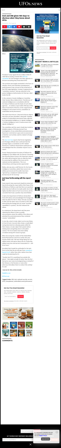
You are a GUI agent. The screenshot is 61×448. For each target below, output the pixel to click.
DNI (13, 279)
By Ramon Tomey (49, 103)
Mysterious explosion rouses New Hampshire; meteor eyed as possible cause (49, 108)
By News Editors (49, 148)
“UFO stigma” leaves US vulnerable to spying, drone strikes (49, 65)
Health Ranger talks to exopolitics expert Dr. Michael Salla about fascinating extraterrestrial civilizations (49, 130)
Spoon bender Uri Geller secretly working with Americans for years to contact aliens (50, 189)
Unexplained (9, 281)
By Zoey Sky (48, 133)
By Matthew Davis (49, 96)
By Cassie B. (48, 88)
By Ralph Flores (49, 142)
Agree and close (45, 439)
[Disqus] (17, 362)
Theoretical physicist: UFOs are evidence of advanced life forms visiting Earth (49, 93)
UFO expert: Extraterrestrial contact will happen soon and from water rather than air (50, 204)
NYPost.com (5, 276)
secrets (30, 279)
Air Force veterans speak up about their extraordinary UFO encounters (50, 80)
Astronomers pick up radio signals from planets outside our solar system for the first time (49, 116)
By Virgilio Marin (49, 67)
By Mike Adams (49, 76)
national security (22, 279)
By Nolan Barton (49, 118)
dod (15, 279)
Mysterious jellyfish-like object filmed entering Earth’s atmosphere (50, 152)
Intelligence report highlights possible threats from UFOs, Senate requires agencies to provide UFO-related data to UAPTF (50, 139)
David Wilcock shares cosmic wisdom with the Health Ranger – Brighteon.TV (49, 101)
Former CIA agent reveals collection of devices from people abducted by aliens (49, 165)
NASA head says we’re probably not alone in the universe (50, 86)
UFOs (3, 281)
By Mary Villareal (49, 154)
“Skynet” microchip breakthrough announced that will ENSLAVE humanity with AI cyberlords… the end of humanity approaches (49, 73)
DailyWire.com (6, 273)
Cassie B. (13, 23)
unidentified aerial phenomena (23, 281)
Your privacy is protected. (41, 52)
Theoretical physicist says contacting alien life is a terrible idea (49, 182)
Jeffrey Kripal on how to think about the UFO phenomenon (50, 146)
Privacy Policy (43, 435)
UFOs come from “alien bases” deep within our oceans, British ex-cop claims (49, 197)
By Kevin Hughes (49, 82)
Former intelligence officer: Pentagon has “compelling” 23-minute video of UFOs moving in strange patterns (48, 173)
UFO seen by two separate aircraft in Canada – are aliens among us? (49, 158)
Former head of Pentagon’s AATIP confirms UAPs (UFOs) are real (49, 122)
